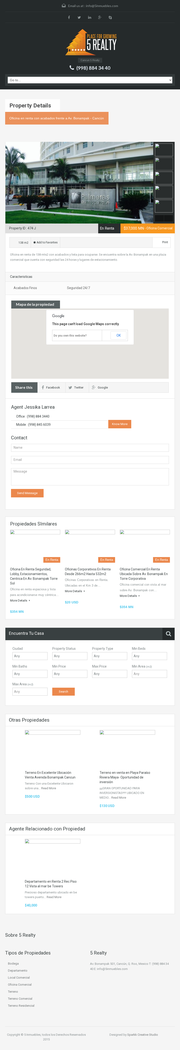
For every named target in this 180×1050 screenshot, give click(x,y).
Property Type (102, 648)
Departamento (17, 970)
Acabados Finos (25, 288)
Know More (120, 424)
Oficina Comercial (20, 984)
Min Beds (139, 648)
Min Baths (19, 666)
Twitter (78, 387)
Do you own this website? (70, 335)
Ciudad (17, 648)
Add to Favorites (47, 242)
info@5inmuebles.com (102, 6)
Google (103, 387)
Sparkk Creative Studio (142, 1034)
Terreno (13, 991)
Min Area (142, 666)
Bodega (13, 963)
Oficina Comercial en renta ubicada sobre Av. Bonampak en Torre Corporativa (144, 573)
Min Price (59, 666)
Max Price (99, 666)
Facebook (53, 387)
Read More (48, 788)
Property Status (64, 648)
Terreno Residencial (21, 1005)
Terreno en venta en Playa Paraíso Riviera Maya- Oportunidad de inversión (125, 777)
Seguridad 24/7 (78, 288)
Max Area (22, 684)
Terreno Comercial (20, 998)
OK (118, 335)
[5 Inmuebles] (90, 41)
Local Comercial (19, 977)
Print (165, 242)
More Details (19, 600)
